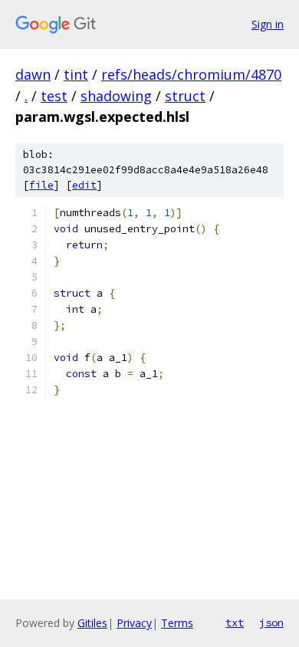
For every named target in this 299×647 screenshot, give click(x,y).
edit (84, 185)
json (271, 622)
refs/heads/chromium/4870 (191, 74)
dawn (33, 74)
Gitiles (92, 623)
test (54, 96)
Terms (177, 623)
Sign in (267, 24)
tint (76, 74)
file (41, 185)
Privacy (134, 623)
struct (185, 96)
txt (234, 622)
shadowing (116, 96)
